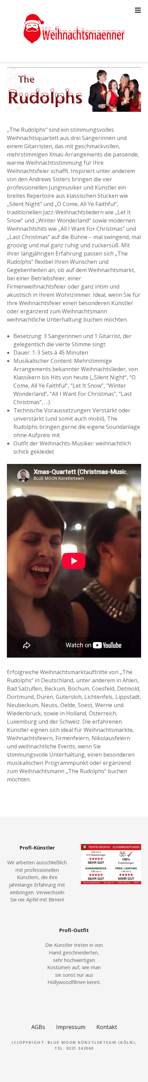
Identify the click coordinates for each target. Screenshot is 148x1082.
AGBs (38, 1027)
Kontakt (106, 1027)
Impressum (70, 1027)
